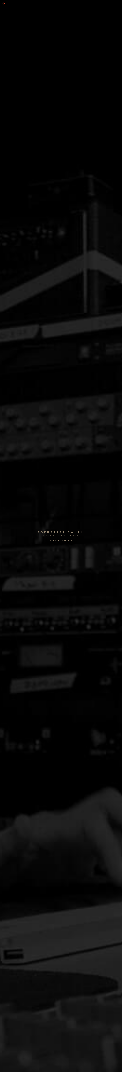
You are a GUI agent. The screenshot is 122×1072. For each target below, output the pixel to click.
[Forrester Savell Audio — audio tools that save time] (12, 3)
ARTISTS (54, 540)
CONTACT (67, 540)
